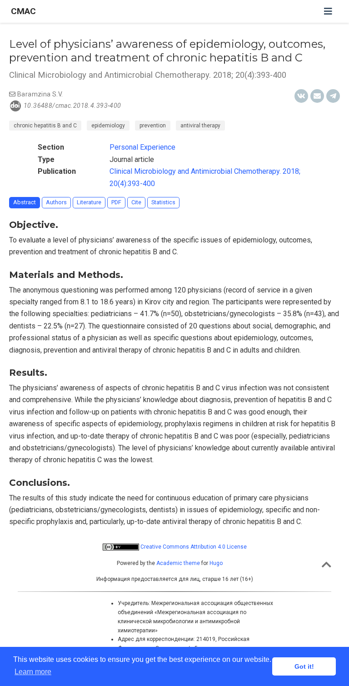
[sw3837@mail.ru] (12, 94)
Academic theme (178, 563)
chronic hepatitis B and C (45, 125)
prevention (153, 125)
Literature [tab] (89, 202)
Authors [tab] (56, 202)
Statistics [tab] (163, 202)
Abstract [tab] (24, 202)
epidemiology (108, 125)
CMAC (23, 11)
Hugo (216, 563)
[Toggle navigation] (328, 11)
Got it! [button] (304, 666)
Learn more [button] (33, 672)
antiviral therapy (200, 125)
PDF (116, 202)
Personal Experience (142, 147)
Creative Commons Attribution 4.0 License (193, 547)
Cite (136, 202)
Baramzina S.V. (40, 94)
